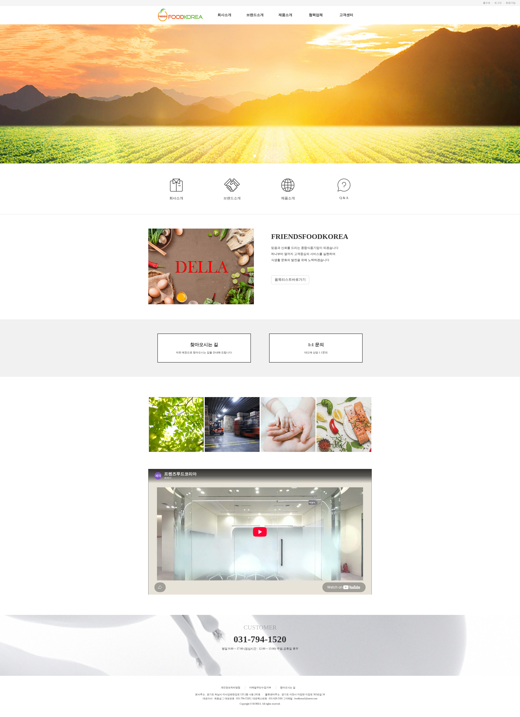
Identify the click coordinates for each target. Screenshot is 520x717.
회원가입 (511, 2)
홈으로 (486, 2)
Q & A (343, 198)
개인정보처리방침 (230, 687)
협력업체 (316, 15)
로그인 (498, 2)
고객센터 (346, 15)
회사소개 (224, 15)
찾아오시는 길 (287, 687)
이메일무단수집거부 (260, 687)
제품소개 (285, 15)
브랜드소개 (255, 15)
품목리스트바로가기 (290, 280)
